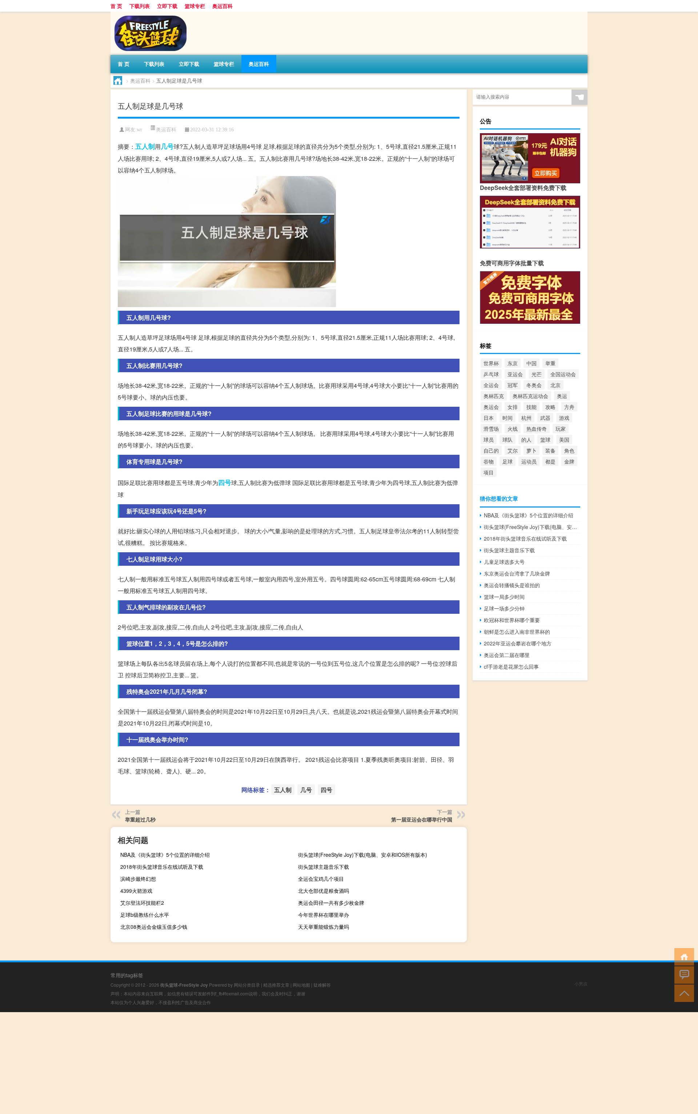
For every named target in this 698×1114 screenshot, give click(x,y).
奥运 (562, 395)
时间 (507, 417)
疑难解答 (322, 985)
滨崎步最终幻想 (138, 878)
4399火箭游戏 (136, 890)
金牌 (569, 461)
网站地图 (301, 985)
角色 (569, 450)
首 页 (116, 5)
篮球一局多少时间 (504, 596)
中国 (531, 363)
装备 (550, 450)
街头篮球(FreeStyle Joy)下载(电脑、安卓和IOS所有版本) (362, 854)
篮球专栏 (195, 5)
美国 (564, 439)
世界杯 (491, 363)
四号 (224, 482)
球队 (507, 439)
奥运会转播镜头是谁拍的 (512, 585)
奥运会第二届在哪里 (507, 655)
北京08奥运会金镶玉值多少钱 (153, 926)
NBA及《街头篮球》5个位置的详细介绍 (165, 854)
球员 (489, 439)
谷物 (489, 461)
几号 (167, 146)
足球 (507, 461)
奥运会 (491, 406)
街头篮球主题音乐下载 (323, 866)
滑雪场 (491, 428)
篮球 (545, 439)
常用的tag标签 (127, 975)
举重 (550, 363)
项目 (489, 472)
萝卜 (531, 450)
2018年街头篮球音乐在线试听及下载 (161, 866)
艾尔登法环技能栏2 (142, 902)
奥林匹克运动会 (530, 395)
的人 (526, 439)
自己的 (491, 450)
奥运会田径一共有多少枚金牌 (331, 902)
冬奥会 (534, 385)
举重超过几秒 (140, 819)
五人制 (145, 146)
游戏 (564, 417)
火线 (513, 428)
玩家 (560, 428)
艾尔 (513, 450)
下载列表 (139, 5)
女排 (513, 406)
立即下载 (167, 5)
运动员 (529, 461)
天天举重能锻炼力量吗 (323, 926)
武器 (545, 417)
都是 (550, 461)
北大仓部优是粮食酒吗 (323, 890)
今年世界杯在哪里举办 (323, 914)
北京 (555, 385)
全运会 (491, 385)
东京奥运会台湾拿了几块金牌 (517, 573)
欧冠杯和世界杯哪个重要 (512, 620)
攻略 (550, 406)
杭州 (526, 417)
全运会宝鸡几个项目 (321, 878)
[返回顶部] (682, 992)
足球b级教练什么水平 (144, 914)
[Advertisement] (218, 1063)
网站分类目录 (247, 985)
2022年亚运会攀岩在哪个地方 (517, 643)
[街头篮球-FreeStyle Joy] (149, 14)
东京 (513, 363)
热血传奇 (536, 428)
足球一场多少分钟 (504, 608)
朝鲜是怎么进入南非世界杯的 (517, 631)
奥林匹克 (494, 395)
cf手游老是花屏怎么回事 (511, 666)
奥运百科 (222, 5)
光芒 (536, 374)
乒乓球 (491, 374)
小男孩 (580, 983)
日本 (489, 417)
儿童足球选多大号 (504, 561)
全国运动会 (563, 374)
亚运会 (515, 374)
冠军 (513, 385)
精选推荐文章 (276, 985)
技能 (531, 406)
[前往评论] (682, 974)
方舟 (569, 406)
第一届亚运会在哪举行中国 (421, 819)
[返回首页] (682, 956)
